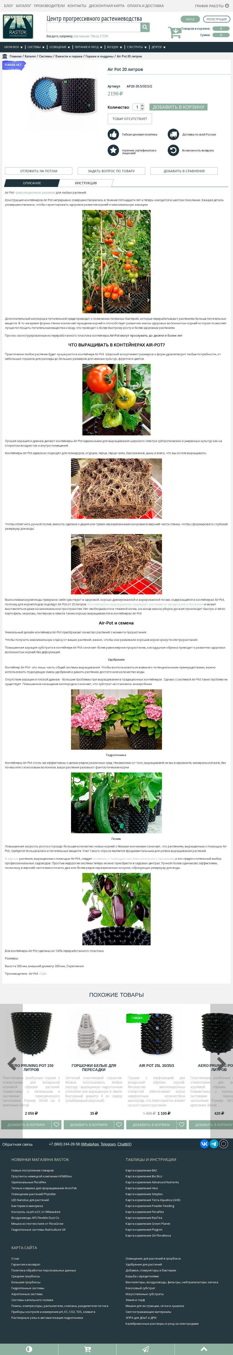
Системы (34, 47)
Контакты (77, 6)
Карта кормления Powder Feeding (150, 1206)
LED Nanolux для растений (30, 1200)
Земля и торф (135, 1300)
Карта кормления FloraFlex (145, 1212)
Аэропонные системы (27, 1294)
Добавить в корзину (178, 107)
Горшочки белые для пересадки (94, 1068)
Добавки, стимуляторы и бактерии (151, 1270)
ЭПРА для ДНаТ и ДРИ (141, 1318)
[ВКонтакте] (204, 1146)
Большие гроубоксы (26, 1282)
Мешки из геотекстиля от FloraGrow (37, 1224)
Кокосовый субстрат (140, 1288)
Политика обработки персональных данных (43, 1270)
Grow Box (11, 47)
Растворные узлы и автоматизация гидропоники (47, 1318)
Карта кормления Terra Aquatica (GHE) (153, 1200)
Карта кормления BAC (141, 1170)
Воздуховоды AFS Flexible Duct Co (35, 1218)
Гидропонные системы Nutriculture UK (38, 1229)
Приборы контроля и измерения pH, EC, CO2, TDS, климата (53, 1312)
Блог (8, 6)
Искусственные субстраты (145, 1294)
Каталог (23, 6)
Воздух (112, 47)
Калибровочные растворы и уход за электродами (162, 1324)
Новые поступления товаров (32, 1170)
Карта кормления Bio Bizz (144, 1176)
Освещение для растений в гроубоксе (153, 1258)
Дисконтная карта (106, 6)
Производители (49, 6)
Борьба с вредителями (142, 1276)
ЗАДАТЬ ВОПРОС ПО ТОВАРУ (111, 171)
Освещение (57, 47)
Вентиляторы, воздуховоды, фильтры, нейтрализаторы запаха (172, 1282)
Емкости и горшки (69, 56)
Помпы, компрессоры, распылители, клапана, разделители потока (59, 1306)
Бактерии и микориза (27, 1206)
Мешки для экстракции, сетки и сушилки (155, 1306)
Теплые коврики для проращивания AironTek (44, 1188)
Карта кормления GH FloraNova (148, 1235)
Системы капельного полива (32, 1300)
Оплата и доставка (145, 6)
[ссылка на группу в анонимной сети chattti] (223, 1146)
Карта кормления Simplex (144, 1194)
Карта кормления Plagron (144, 1229)
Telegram (108, 1144)
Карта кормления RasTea (144, 1218)
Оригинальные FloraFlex (28, 1182)
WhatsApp (90, 1144)
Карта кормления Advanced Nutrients (152, 1182)
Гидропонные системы (27, 1288)
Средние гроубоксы (25, 1276)
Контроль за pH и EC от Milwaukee (36, 1212)
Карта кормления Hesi (142, 1188)
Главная (16, 56)
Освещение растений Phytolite (33, 1194)
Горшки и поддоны (100, 56)
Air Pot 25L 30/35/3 (156, 1066)
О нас (15, 1258)
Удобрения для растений (144, 1264)
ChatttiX (123, 1144)
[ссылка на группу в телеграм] (214, 1146)
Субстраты (135, 47)
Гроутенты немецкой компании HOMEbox (41, 1176)
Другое (157, 47)
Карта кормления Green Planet (148, 1224)
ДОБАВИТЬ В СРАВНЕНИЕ (184, 171)
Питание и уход (87, 47)
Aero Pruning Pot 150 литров (31, 1068)
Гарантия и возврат (26, 1264)
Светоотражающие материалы (148, 1312)
